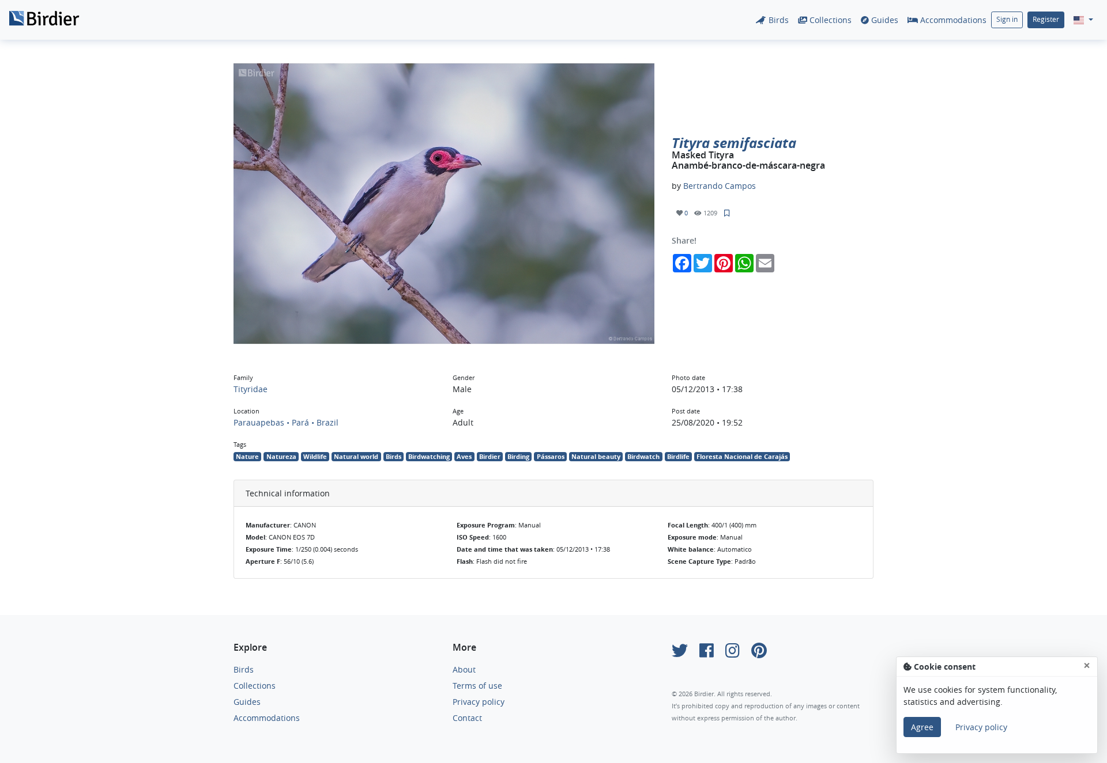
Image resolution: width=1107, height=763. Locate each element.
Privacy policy (478, 701)
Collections (829, 19)
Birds (777, 19)
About (464, 669)
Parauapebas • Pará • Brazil (286, 422)
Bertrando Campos (719, 185)
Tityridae (251, 389)
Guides (883, 19)
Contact (467, 717)
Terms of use (477, 685)
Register (1046, 19)
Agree (922, 727)
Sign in (1007, 19)
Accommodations (952, 19)
